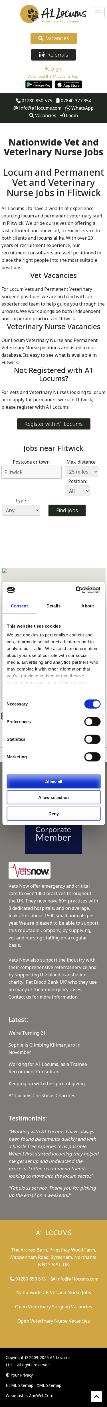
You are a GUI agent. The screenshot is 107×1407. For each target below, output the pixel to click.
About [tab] (87, 605)
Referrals (56, 54)
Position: (77, 481)
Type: (21, 500)
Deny (54, 813)
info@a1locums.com (39, 108)
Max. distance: (81, 462)
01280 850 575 (36, 100)
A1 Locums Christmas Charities (42, 1095)
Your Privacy (22, 1375)
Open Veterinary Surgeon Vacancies (53, 1307)
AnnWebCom (41, 1395)
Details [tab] (53, 605)
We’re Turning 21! (28, 1033)
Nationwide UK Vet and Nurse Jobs (53, 1292)
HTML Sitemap (19, 1385)
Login (55, 69)
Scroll (96, 1396)
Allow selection (53, 797)
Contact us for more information (43, 997)
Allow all (53, 781)
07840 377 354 (75, 100)
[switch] (92, 721)
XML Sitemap (49, 1385)
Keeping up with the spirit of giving (47, 1083)
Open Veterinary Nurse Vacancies (53, 1321)
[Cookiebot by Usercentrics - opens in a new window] (76, 590)
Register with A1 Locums (54, 423)
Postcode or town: (32, 462)
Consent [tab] (19, 605)
